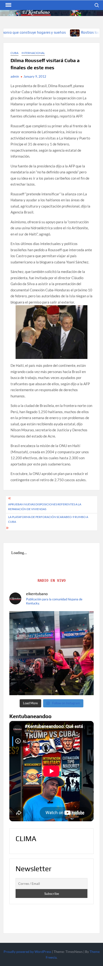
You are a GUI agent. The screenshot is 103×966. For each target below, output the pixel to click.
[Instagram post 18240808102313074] (51, 653)
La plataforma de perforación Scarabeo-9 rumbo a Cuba (48, 519)
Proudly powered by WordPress (27, 952)
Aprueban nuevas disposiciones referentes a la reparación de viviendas (44, 506)
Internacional (33, 53)
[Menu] (8, 5)
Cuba (14, 53)
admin (15, 76)
